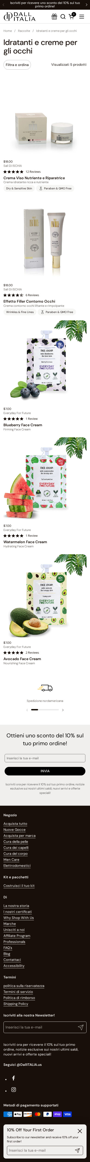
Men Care (11, 859)
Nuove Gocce (14, 829)
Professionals (14, 941)
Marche (9, 923)
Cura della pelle (15, 841)
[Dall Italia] (19, 16)
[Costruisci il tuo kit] (54, 16)
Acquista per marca (19, 835)
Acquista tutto (15, 823)
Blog (6, 953)
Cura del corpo (15, 853)
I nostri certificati (17, 911)
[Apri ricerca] (63, 16)
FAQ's (7, 947)
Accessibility (13, 965)
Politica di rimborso (19, 997)
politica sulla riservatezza (23, 985)
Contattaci (12, 959)
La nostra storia (16, 905)
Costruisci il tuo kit (19, 885)
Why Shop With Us (18, 917)
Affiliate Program (16, 935)
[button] (72, 16)
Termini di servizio (18, 991)
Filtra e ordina (17, 65)
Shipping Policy (15, 1003)
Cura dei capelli (16, 847)
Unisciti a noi (14, 929)
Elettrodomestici (17, 865)
